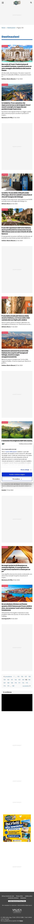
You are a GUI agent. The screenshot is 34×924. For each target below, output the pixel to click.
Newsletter (23, 898)
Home (3, 28)
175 (8, 686)
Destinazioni (11, 28)
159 (4, 680)
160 (8, 680)
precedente (8, 676)
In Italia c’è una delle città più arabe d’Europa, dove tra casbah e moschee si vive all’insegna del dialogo (17, 195)
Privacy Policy (19, 896)
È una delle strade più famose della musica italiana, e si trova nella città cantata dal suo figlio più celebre (16, 318)
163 (19, 680)
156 (22, 676)
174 (4, 686)
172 (23, 683)
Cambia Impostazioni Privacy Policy (17, 901)
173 (27, 683)
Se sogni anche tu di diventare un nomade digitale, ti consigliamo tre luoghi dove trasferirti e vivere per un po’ (16, 568)
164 (23, 680)
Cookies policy (28, 896)
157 (26, 676)
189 (13, 686)
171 (19, 683)
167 (4, 683)
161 (12, 680)
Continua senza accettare (25, 443)
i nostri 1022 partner (11, 451)
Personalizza (16, 479)
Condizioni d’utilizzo (13, 898)
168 (8, 683)
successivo (26, 686)
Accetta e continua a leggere (17, 474)
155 (18, 676)
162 (16, 680)
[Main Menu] (2, 2)
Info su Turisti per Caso (8, 896)
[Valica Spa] (17, 912)
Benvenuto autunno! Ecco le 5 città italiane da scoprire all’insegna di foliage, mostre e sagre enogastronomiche (15, 354)
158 (29, 676)
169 (12, 683)
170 (16, 683)
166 (29, 680)
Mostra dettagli (25, 469)
